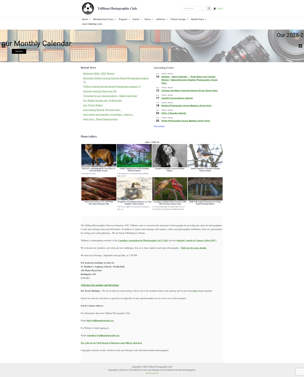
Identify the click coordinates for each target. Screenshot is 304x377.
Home (148, 373)
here (195, 290)
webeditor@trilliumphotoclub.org (103, 335)
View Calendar (159, 126)
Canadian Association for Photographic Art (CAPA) (143, 240)
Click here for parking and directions (100, 285)
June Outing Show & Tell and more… (102, 109)
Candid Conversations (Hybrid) (177, 98)
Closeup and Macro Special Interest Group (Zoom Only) (189, 90)
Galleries (160, 19)
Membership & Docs (103, 19)
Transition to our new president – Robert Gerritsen (110, 95)
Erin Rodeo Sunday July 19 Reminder (102, 100)
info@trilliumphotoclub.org (100, 320)
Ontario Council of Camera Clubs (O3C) (196, 240)
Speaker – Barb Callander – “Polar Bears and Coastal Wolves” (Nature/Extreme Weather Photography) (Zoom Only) (189, 80)
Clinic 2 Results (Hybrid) (173, 113)
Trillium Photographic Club (117, 8)
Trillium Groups (178, 19)
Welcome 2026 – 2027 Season (99, 73)
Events (136, 19)
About (85, 19)
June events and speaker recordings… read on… (108, 114)
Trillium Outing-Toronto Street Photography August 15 (111, 86)
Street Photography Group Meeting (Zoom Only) (185, 120)
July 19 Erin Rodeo (92, 105)
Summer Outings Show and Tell (99, 91)
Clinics (147, 19)
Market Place (197, 19)
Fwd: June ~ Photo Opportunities (100, 119)
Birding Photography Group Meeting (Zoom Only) (186, 105)
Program (123, 19)
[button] (82, 28)
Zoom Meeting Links (92, 24)
